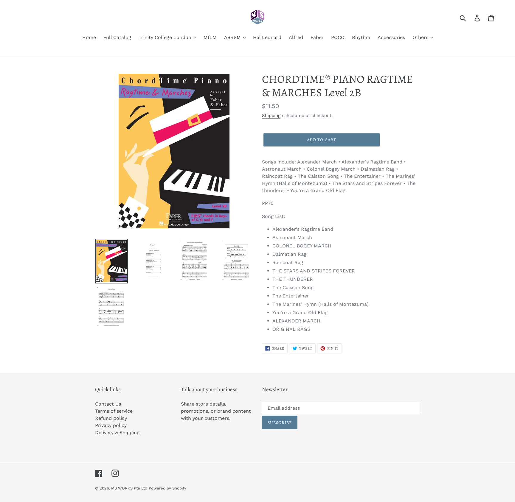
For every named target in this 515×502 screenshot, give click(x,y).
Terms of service (114, 411)
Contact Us (108, 404)
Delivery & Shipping (117, 432)
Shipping (271, 115)
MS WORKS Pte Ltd (129, 488)
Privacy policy (111, 425)
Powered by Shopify (167, 488)
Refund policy (111, 418)
